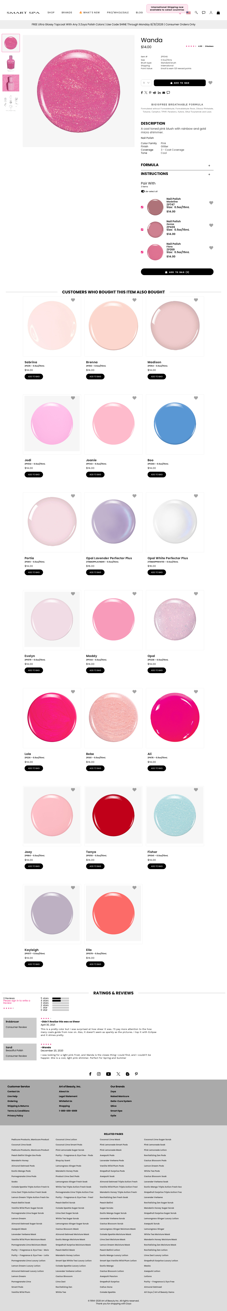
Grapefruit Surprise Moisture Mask (73, 1245)
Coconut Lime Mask (110, 1140)
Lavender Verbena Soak (156, 1182)
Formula (150, 165)
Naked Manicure (120, 1096)
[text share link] (168, 92)
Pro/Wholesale (118, 12)
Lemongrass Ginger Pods (68, 1166)
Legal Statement (68, 1096)
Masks (147, 1266)
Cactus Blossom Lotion (112, 1271)
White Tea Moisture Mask (157, 1234)
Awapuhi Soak (107, 1176)
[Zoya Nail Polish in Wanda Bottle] (11, 43)
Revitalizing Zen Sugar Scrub (158, 1203)
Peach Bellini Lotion (110, 1250)
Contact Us (13, 1092)
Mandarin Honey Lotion (68, 1255)
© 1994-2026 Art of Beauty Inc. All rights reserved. (113, 1302)
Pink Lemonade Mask (110, 1150)
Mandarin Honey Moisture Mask (160, 1240)
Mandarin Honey (20, 1161)
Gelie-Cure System (121, 1101)
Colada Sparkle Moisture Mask (115, 1234)
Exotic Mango (107, 1266)
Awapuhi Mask (19, 1229)
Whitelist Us (65, 1101)
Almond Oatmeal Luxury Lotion (27, 1271)
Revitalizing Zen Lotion (156, 1250)
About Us (64, 1092)
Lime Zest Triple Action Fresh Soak (29, 1192)
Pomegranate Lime (21, 1282)
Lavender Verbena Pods (112, 1161)
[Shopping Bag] (218, 12)
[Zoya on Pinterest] (136, 1073)
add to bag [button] (171, 83)
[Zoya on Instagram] (99, 1073)
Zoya (113, 1092)
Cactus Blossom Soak (155, 1176)
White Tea (61, 1292)
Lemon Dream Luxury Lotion (25, 1266)
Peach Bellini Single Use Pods (26, 1155)
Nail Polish (147, 138)
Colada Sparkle (107, 1292)
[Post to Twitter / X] (146, 92)
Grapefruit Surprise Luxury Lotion (161, 1261)
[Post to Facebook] (142, 92)
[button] (23, 12)
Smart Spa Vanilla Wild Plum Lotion (118, 1261)
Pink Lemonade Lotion (155, 1150)
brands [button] (67, 12)
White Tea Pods (152, 1171)
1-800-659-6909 (68, 1111)
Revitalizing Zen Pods (155, 1155)
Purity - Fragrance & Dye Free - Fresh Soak (74, 1197)
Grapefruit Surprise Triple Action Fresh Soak (163, 1192)
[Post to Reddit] (154, 92)
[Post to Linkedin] (159, 92)
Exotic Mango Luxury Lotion (114, 1255)
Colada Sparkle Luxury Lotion (71, 1266)
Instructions (154, 174)
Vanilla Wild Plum (20, 1292)
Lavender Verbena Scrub (112, 1219)
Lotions (148, 1276)
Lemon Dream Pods (154, 1166)
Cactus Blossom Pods (155, 1161)
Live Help (12, 1096)
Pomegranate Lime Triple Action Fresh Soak (74, 1192)
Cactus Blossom (64, 1276)
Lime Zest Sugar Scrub (67, 1213)
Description (153, 123)
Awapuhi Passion (109, 1276)
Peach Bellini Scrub (65, 1203)
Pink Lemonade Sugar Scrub (70, 1150)
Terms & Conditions (18, 1111)
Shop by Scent (63, 1161)
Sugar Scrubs (106, 1208)
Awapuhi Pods (107, 1155)
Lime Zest (60, 1282)
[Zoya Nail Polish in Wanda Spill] (11, 63)
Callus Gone (106, 1287)
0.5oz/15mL (156, 60)
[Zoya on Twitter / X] (118, 1073)
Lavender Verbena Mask (23, 1234)
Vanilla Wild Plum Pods (112, 1166)
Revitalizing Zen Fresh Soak (114, 1197)
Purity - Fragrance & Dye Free (159, 1282)
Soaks (14, 1182)
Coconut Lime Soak (21, 1145)
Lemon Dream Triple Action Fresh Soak (30, 1197)
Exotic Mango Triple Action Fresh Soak (163, 1187)
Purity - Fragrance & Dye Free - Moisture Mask (30, 1250)
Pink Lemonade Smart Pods (114, 1145)
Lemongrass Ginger (154, 1229)
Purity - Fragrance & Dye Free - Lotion (30, 1255)
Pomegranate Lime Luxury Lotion (28, 1261)
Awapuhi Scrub (152, 1224)
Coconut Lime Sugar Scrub (157, 1140)
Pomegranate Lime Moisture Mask (29, 1245)
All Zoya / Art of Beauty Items (159, 1292)
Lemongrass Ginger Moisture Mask (118, 1229)
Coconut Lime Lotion (66, 1140)
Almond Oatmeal (153, 1287)
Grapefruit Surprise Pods (112, 1171)
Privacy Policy (15, 1116)
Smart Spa (116, 1111)
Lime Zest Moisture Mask (112, 1240)
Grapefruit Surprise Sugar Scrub (160, 1213)
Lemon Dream (18, 1219)
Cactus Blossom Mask (67, 1229)
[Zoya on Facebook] (90, 1073)
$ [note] (171, 211)
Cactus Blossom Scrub (111, 1224)
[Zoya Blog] (127, 1073)
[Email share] (163, 92)
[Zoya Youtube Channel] (108, 1073)
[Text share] (168, 92)
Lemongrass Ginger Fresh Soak (71, 1182)
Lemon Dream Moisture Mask (115, 1245)
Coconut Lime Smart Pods (69, 1145)
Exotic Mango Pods (21, 1171)
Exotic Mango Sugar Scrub (113, 1213)
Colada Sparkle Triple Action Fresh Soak (30, 1187)
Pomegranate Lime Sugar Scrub (27, 1213)
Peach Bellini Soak (20, 1203)
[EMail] (163, 92)
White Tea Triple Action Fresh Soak (73, 1187)
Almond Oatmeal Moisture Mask (72, 1234)
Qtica (113, 1106)
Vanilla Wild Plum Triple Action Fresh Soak (118, 1187)
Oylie (113, 1116)
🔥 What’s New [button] (89, 12)
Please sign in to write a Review (16, 1002)
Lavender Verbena (153, 1197)
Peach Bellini (106, 1203)
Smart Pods (17, 1287)
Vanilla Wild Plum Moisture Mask (28, 1240)
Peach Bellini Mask (65, 1250)
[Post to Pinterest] (150, 92)
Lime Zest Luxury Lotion (156, 1255)
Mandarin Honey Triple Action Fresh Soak (118, 1192)
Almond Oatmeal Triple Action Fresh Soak (118, 1182)
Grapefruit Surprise (109, 1282)
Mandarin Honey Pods (67, 1171)
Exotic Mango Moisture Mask (70, 1240)
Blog (139, 12)
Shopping (64, 1106)
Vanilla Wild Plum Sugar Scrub (27, 1208)
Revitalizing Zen (64, 1287)
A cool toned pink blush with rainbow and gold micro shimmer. (173, 130)
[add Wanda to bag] (210, 82)
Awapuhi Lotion (152, 1271)
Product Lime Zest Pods (67, 1176)
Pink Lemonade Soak (154, 1145)
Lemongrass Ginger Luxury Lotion (161, 1219)
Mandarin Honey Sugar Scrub (159, 1208)
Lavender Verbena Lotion (68, 1271)
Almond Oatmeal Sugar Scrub (26, 1224)
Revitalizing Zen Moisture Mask (160, 1245)
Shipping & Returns (18, 1106)
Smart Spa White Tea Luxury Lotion (74, 1261)
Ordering (12, 1101)
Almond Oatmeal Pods (23, 1166)
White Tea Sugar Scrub (67, 1219)
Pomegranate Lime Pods (23, 1176)
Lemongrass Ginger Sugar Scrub (72, 1224)
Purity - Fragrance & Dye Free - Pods (74, 1155)
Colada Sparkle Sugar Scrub (70, 1208)
